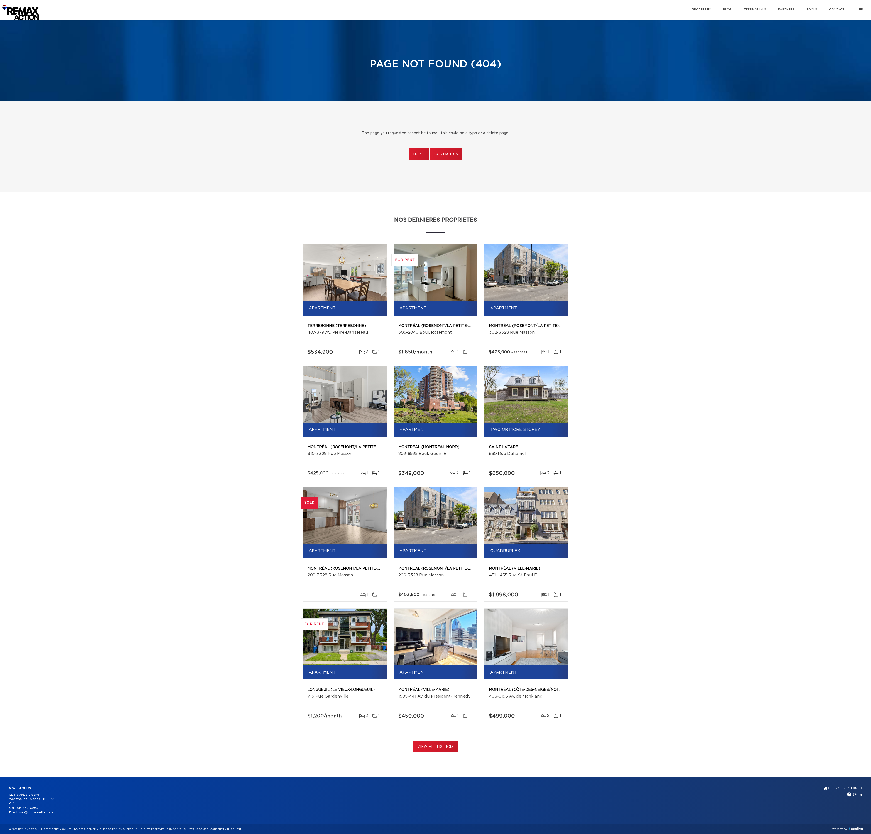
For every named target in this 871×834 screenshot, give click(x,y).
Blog (727, 9)
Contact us (446, 154)
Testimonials (755, 9)
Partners (786, 9)
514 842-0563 (27, 808)
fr (861, 9)
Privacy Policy (177, 829)
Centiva (856, 828)
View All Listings (435, 746)
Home (418, 154)
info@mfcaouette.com (36, 812)
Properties (701, 9)
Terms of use (198, 829)
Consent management (225, 829)
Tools (812, 9)
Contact (836, 9)
